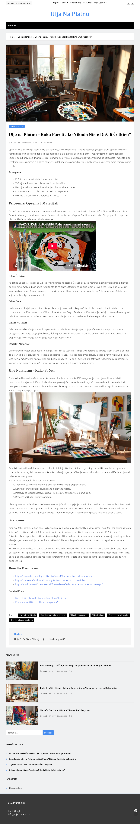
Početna (12, 25)
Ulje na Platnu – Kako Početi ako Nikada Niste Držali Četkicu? (80, 3)
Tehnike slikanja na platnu (22, 620)
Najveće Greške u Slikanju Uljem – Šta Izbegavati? (65, 710)
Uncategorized (17, 126)
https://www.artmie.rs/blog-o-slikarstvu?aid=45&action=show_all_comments (53, 576)
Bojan (13, 142)
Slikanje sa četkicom (78, 615)
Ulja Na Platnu (70, 14)
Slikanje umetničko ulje (118, 615)
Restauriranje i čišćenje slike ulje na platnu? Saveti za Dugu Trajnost (75, 665)
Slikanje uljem (98, 615)
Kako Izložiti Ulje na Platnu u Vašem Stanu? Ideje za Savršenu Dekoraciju (78, 688)
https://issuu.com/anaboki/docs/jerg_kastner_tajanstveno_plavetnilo (50, 580)
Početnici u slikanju (28, 615)
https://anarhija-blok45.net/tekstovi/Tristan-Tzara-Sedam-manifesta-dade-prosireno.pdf (59, 584)
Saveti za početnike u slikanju (53, 615)
